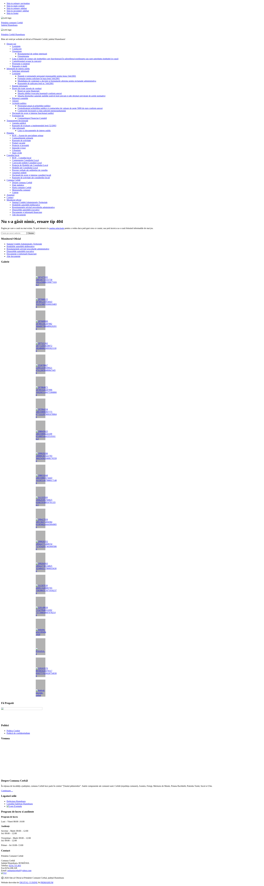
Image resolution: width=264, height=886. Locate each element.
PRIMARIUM (46, 882)
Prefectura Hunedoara (16, 801)
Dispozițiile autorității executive (20, 251)
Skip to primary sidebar (17, 8)
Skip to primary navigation (18, 3)
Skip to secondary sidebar (18, 11)
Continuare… (7, 791)
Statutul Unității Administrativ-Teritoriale (24, 244)
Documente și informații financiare (22, 254)
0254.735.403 (15, 865)
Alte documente (13, 256)
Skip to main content (15, 6)
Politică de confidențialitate (18, 733)
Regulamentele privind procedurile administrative (28, 249)
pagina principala (56, 228)
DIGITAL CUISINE (29, 882)
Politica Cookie (13, 731)
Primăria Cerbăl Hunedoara (13, 34)
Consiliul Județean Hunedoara (20, 804)
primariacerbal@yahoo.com (19, 870)
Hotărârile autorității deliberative (21, 246)
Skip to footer (12, 13)
